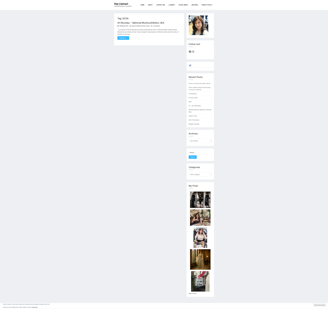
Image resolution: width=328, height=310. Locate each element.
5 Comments (156, 26)
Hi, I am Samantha (195, 106)
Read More (123, 38)
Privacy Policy (207, 5)
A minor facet (193, 98)
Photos (144, 26)
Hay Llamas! (121, 3)
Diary (133, 26)
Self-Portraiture (194, 120)
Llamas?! (172, 5)
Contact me (160, 5)
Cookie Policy (34, 307)
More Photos (193, 293)
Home (142, 5)
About (150, 5)
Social (147, 26)
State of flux (193, 116)
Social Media (183, 5)
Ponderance (193, 94)
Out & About (138, 26)
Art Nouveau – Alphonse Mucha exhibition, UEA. (141, 23)
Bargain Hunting (194, 124)
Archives (195, 5)
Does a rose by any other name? (199, 83)
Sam (190, 102)
